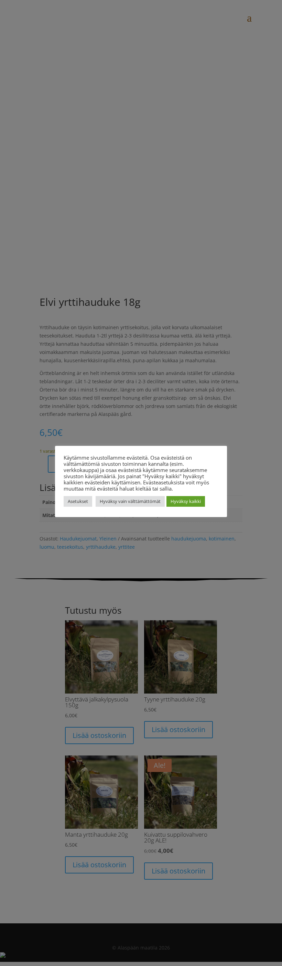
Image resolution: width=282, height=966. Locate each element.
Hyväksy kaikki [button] (186, 501)
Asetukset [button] (78, 501)
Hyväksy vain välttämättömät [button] (130, 501)
